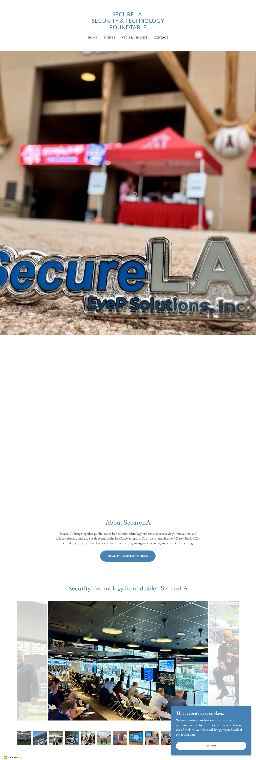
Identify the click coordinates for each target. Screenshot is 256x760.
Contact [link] (161, 38)
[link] (128, 28)
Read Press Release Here (128, 556)
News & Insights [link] (134, 38)
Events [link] (109, 38)
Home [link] (92, 38)
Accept (211, 745)
